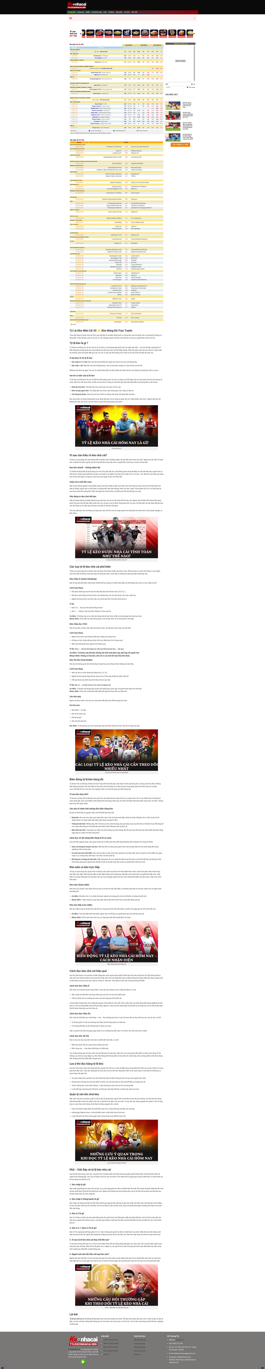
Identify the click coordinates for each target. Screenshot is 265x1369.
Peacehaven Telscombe (138, 288)
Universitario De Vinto (115, 168)
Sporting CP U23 (116, 235)
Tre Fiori (119, 318)
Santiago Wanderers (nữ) (113, 249)
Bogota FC (134, 212)
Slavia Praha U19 (106, 72)
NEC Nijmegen (135, 229)
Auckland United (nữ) (94, 68)
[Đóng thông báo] (194, 18)
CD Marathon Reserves (138, 203)
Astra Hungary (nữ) (107, 89)
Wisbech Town (117, 299)
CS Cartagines (98, 58)
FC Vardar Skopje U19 (95, 79)
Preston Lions (96, 127)
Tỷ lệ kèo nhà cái (76, 1319)
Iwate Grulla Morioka (105, 108)
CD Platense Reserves (115, 203)
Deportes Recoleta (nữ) (138, 252)
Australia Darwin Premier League (80, 91)
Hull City (133, 262)
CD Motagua (105, 55)
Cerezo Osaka (98, 104)
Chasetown (134, 305)
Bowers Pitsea (135, 295)
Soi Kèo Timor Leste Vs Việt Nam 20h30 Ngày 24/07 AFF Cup (188, 115)
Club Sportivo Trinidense (138, 186)
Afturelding (118, 222)
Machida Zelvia (95, 108)
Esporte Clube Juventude (114, 176)
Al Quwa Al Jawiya (116, 314)
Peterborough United (137, 269)
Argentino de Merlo (137, 163)
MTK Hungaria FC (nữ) (95, 89)
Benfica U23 (135, 235)
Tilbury (119, 295)
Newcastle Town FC (115, 305)
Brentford (134, 258)
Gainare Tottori (106, 106)
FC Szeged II (104, 85)
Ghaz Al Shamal (136, 314)
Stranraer (119, 277)
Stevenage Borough (115, 260)
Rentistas (134, 199)
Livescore (80, 12)
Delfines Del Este (136, 151)
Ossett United (135, 303)
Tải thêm (180, 145)
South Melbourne (105, 127)
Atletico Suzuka (106, 119)
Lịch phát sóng (97, 12)
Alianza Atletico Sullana (114, 218)
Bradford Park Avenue (114, 307)
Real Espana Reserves (115, 208)
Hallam (133, 307)
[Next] (194, 34)
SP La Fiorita (135, 318)
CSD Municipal (97, 55)
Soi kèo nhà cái (139, 1351)
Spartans (119, 275)
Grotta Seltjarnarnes (137, 222)
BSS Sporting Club (105, 100)
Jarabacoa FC (117, 153)
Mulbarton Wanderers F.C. (139, 286)
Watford (119, 269)
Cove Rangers (117, 280)
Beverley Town (117, 303)
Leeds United (135, 256)
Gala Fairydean (136, 277)
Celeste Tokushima (106, 115)
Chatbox (111, 12)
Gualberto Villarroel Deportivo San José (109, 170)
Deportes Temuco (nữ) (114, 252)
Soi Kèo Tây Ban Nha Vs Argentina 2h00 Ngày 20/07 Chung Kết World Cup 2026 (187, 126)
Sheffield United (136, 267)
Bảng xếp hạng (139, 1347)
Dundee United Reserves (138, 280)
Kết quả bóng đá (140, 1340)
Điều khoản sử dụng (110, 1347)
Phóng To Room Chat (181, 43)
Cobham (134, 290)
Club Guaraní (135, 193)
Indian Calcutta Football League (80, 98)
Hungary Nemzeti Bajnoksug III (79, 83)
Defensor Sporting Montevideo (112, 199)
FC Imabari (96, 121)
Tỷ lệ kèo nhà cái (74, 1349)
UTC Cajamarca (136, 218)
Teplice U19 (97, 74)
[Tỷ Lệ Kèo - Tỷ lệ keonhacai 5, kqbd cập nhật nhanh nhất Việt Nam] (77, 5)
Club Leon (96, 51)
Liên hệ (106, 1354)
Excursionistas (117, 163)
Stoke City (118, 262)
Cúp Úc (72, 125)
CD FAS (105, 58)
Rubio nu (134, 189)
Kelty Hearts (118, 273)
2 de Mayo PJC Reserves (114, 147)
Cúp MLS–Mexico (75, 49)
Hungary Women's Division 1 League (81, 87)
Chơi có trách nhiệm (110, 1351)
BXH (105, 12)
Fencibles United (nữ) (106, 68)
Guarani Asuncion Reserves (140, 147)
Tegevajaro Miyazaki (104, 117)
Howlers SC (98, 62)
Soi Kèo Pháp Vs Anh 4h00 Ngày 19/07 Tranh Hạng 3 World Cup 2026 (188, 137)
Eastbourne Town (116, 288)
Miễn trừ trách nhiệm (111, 1343)
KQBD (88, 12)
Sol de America (117, 186)
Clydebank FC (135, 273)
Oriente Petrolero (136, 170)
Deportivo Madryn (116, 182)
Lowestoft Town (116, 286)
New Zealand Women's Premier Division (82, 66)
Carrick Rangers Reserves (139, 239)
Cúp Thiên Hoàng (75, 102)
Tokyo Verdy (94, 112)
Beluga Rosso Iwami (106, 123)
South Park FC (135, 292)
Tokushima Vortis (95, 115)
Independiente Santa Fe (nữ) (112, 157)
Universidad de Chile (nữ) (139, 249)
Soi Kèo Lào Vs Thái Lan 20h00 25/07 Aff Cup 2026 (187, 105)
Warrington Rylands (137, 322)
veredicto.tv (180, 1340)
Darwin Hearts (97, 93)
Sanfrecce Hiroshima (97, 110)
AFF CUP (134, 12)
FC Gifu (105, 104)
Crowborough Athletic (115, 292)
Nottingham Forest (115, 256)
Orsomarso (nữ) (136, 157)
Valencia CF (118, 243)
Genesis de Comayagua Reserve (141, 208)
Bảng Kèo (119, 12)
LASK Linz (118, 226)
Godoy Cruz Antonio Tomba (140, 182)
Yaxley (133, 299)
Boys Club (104, 62)
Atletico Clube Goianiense (113, 174)
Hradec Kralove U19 (96, 72)
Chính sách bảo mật (110, 1340)
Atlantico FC (135, 153)
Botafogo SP (135, 174)
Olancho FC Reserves (138, 205)
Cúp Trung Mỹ (74, 54)
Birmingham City (116, 258)
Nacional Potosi (136, 168)
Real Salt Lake (104, 51)
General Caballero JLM (114, 189)
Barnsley (119, 265)
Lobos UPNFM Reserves (114, 205)
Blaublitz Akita (104, 121)
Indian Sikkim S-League (77, 60)
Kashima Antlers (96, 119)
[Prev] (80, 34)
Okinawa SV (107, 110)
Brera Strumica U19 (107, 79)
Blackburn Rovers (116, 267)
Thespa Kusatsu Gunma (104, 112)
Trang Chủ (71, 12)
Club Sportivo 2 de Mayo (114, 193)
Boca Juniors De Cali (115, 212)
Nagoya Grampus (96, 106)
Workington (118, 322)
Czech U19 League (75, 70)
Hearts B (134, 275)
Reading (133, 260)
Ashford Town (117, 290)
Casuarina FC (105, 93)
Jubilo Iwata (95, 117)
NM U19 (72, 77)
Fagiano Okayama (95, 123)
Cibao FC (119, 151)
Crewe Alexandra (136, 265)
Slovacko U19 (104, 74)
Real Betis (134, 243)
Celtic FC (134, 226)
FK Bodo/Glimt (117, 229)
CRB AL (133, 176)
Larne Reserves (117, 239)
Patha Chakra (95, 100)
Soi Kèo (127, 12)
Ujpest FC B (97, 85)
